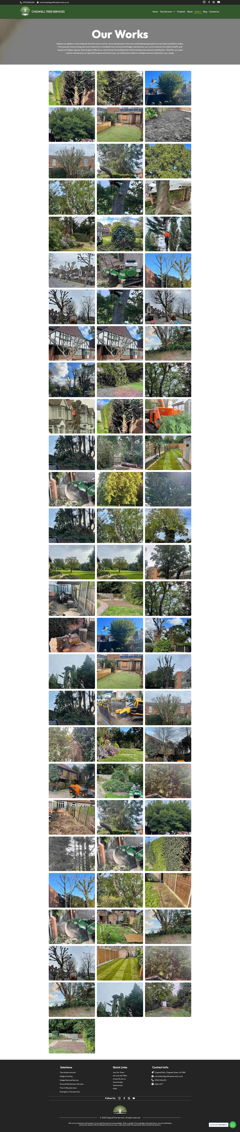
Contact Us (214, 11)
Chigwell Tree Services (115, 1117)
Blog (205, 11)
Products (181, 11)
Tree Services (166, 11)
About (189, 11)
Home (155, 11)
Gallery (197, 11)
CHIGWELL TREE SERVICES (48, 11)
